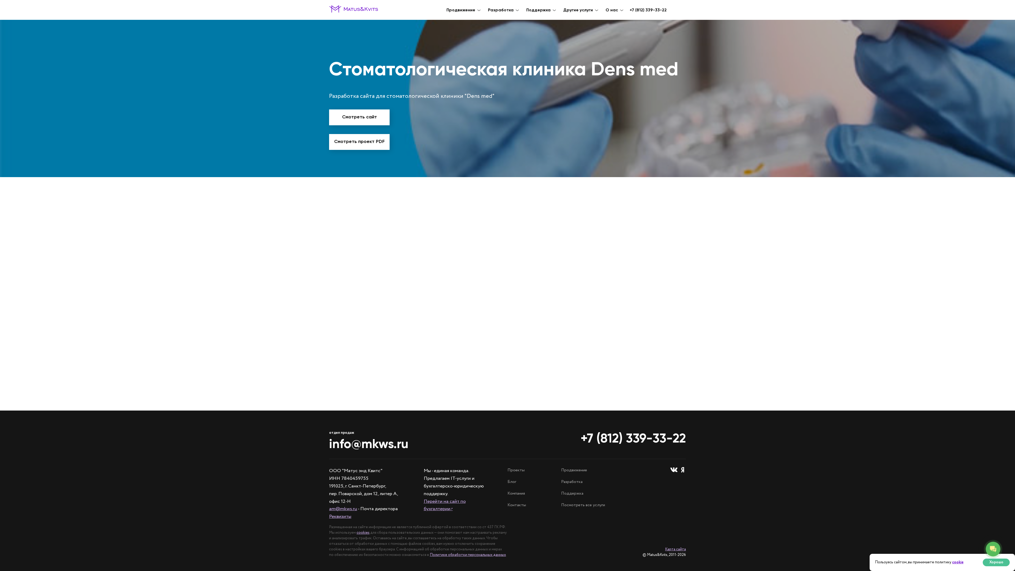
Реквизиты (340, 516)
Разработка (572, 482)
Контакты (517, 505)
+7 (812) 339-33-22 (648, 9)
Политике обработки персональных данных (468, 555)
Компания (516, 493)
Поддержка (572, 493)
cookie (957, 562)
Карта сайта (675, 549)
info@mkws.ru (368, 444)
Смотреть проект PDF (359, 141)
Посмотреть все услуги (583, 505)
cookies (363, 532)
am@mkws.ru (343, 508)
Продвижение (574, 470)
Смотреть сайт (359, 117)
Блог (512, 482)
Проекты (516, 470)
